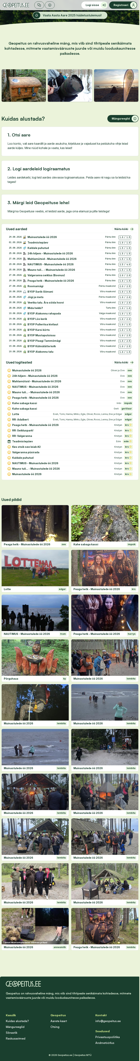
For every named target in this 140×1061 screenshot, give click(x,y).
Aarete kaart (58, 1021)
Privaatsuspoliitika (107, 1037)
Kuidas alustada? (17, 1021)
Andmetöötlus (104, 1043)
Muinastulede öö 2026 (88, 678)
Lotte (7, 589)
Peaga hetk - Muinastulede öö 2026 (27, 544)
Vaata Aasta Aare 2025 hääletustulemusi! (72, 15)
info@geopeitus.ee (108, 1021)
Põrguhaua (11, 678)
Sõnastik (11, 1032)
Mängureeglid (15, 1027)
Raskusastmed (15, 1038)
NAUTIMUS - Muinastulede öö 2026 (27, 633)
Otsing (54, 1027)
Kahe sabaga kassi (85, 544)
